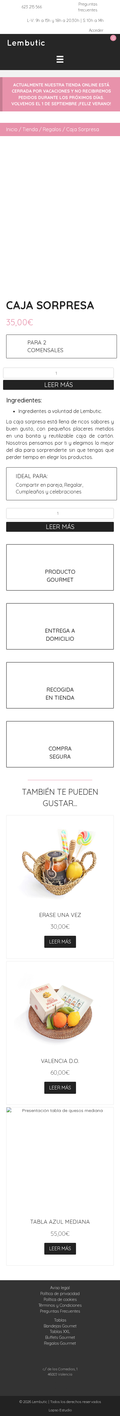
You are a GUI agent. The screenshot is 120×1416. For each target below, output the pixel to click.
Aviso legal (60, 1287)
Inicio (12, 129)
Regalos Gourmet (60, 1343)
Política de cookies (60, 1299)
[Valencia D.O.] (60, 1007)
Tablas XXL (60, 1331)
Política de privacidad (60, 1293)
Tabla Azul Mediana (60, 1221)
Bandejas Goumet (60, 1325)
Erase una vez (60, 914)
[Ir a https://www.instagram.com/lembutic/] (53, 1386)
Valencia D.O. (60, 1060)
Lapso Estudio (60, 1410)
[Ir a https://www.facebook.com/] (64, 1386)
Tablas (60, 1320)
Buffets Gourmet (60, 1337)
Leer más (58, 385)
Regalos (52, 129)
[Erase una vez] (60, 861)
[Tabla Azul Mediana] (60, 1161)
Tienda (30, 129)
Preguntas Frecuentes (60, 1311)
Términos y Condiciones (60, 1305)
